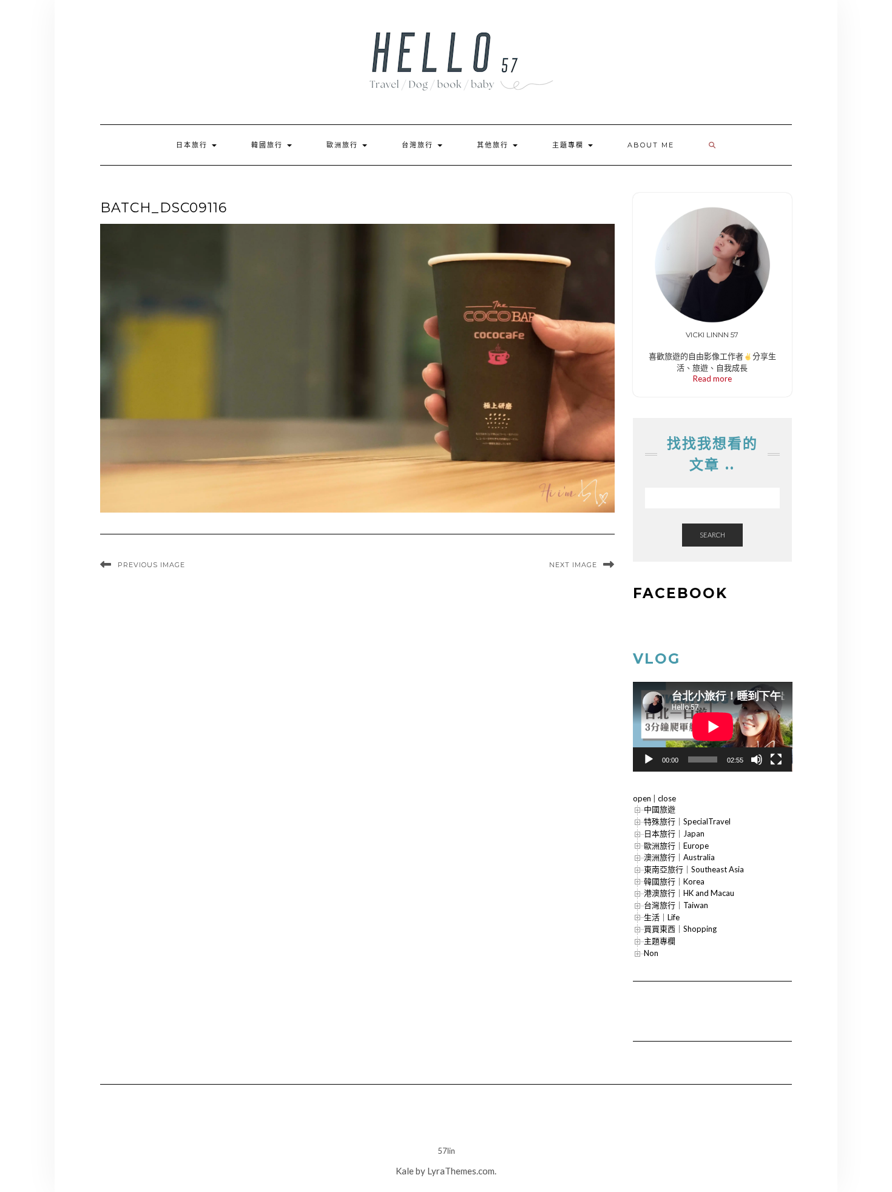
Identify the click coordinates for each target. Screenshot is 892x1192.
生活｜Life (662, 917)
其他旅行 (494, 145)
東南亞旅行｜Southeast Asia (694, 869)
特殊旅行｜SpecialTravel (687, 821)
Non (651, 953)
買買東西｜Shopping (680, 929)
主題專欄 (569, 145)
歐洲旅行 (343, 145)
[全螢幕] (776, 759)
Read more (712, 378)
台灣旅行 (419, 145)
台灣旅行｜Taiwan (676, 905)
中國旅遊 (659, 809)
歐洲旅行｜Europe (676, 845)
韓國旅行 (268, 145)
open (642, 798)
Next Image (573, 565)
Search (712, 535)
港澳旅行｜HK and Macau (689, 893)
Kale (405, 1170)
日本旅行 (193, 145)
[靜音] (757, 759)
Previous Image (151, 565)
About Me (650, 145)
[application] (712, 727)
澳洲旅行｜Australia (679, 857)
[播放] (649, 759)
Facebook (680, 593)
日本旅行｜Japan (674, 833)
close (667, 798)
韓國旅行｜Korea (674, 881)
